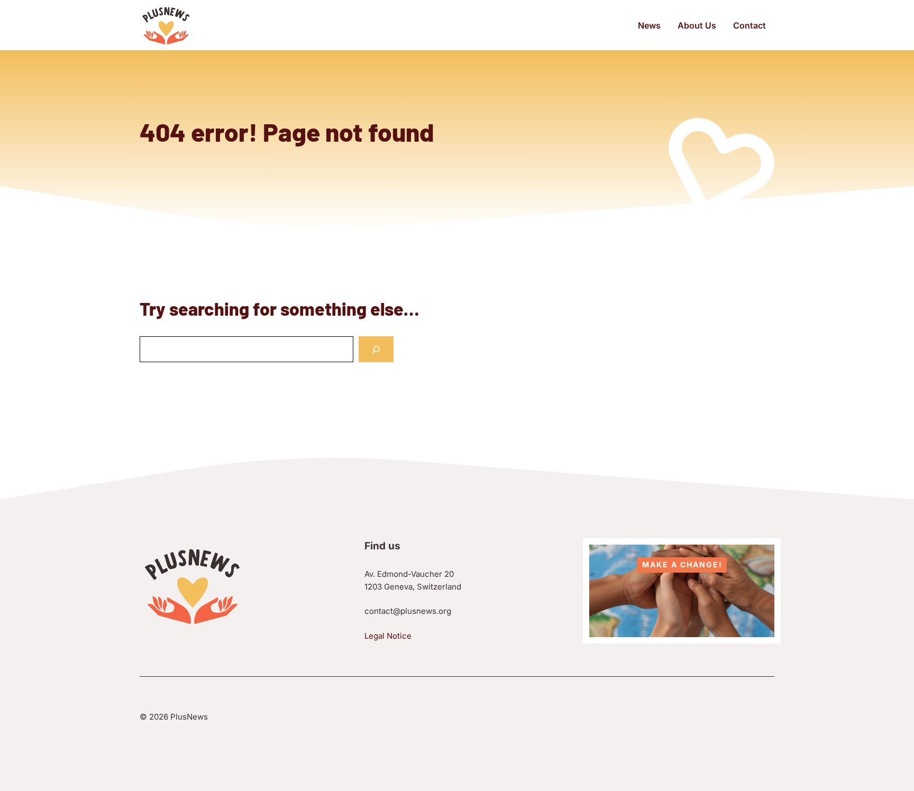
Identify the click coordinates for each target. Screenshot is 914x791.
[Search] (376, 349)
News (649, 25)
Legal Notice (388, 636)
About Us (697, 25)
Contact (749, 25)
